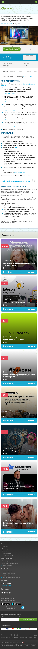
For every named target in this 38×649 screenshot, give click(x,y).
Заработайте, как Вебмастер (10, 563)
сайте (15, 147)
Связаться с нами (6, 585)
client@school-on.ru (19, 172)
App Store (6, 603)
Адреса (12, 71)
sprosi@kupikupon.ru (7, 583)
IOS (24, 76)
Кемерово (19, 2)
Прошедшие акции (7, 565)
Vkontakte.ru (5, 593)
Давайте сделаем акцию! (9, 561)
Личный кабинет (36, 2)
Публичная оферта (7, 575)
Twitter (7, 593)
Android (30, 76)
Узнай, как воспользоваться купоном (18, 181)
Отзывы (19, 71)
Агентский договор (7, 571)
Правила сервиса (6, 553)
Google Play (16, 603)
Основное (5, 71)
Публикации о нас (7, 549)
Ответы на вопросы (7, 555)
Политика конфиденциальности (11, 577)
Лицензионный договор (8, 573)
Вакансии (4, 551)
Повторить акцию (11, 49)
